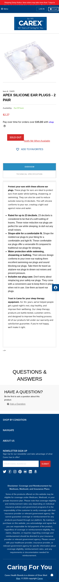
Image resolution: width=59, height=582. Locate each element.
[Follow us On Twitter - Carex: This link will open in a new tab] (4, 471)
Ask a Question (17, 404)
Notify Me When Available (37, 141)
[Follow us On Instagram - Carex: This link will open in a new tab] (15, 471)
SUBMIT (45, 464)
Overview (29, 167)
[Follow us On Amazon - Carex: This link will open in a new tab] (35, 471)
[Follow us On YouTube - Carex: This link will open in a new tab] (25, 471)
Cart (54, 9)
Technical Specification (29, 174)
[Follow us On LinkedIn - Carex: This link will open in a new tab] (30, 471)
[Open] (52, 575)
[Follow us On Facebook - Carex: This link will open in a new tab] (9, 471)
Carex (40, 578)
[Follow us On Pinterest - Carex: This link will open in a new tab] (20, 471)
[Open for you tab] (55, 287)
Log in (42, 9)
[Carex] (30, 24)
